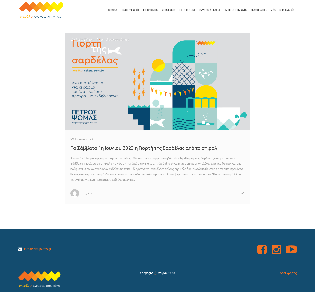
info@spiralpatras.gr (37, 249)
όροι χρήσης (288, 273)
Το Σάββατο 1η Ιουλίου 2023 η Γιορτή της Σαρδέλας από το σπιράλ (143, 148)
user (91, 193)
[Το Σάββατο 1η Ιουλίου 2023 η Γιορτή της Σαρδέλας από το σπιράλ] (157, 81)
